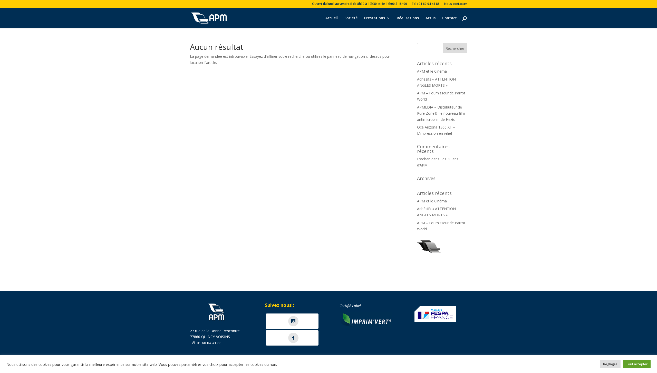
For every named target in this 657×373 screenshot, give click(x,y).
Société (351, 18)
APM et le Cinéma (432, 71)
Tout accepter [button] (637, 364)
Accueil (331, 18)
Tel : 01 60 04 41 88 (426, 4)
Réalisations (408, 18)
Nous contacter (455, 4)
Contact (449, 18)
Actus (431, 18)
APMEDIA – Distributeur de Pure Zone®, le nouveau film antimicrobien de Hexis (441, 113)
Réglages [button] (610, 364)
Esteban (423, 158)
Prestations (374, 18)
